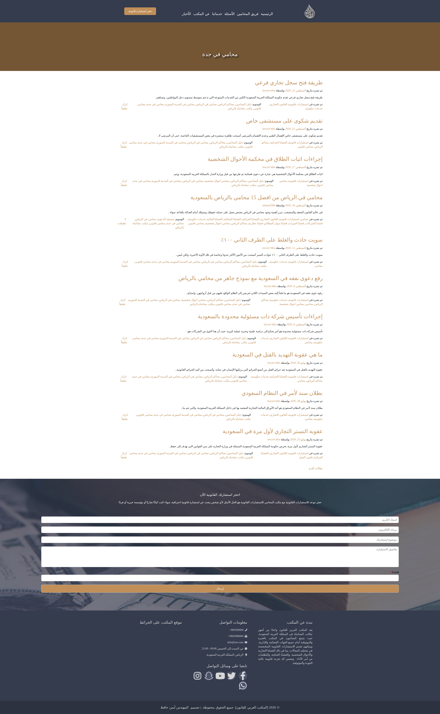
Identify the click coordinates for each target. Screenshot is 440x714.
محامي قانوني (305, 146)
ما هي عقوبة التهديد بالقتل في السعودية (277, 354)
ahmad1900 (268, 205)
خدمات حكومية (314, 108)
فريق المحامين (247, 14)
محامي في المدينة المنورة (180, 104)
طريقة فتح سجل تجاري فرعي (289, 82)
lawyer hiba (268, 90)
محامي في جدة (155, 104)
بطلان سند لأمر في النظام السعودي (282, 393)
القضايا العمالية (232, 219)
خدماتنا (217, 14)
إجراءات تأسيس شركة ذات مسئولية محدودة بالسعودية (260, 316)
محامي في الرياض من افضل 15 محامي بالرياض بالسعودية (256, 197)
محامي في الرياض (206, 104)
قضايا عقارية (256, 223)
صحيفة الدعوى (165, 219)
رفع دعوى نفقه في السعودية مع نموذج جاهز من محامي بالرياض (250, 278)
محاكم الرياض (226, 104)
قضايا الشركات (314, 223)
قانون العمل (306, 457)
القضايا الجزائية (278, 142)
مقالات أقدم (316, 468)
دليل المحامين (243, 104)
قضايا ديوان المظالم (276, 223)
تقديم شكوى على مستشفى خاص (284, 121)
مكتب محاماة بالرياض (240, 108)
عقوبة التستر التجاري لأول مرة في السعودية (273, 431)
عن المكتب (201, 14)
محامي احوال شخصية (217, 180)
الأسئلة (229, 14)
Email (394, 572)
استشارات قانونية (298, 104)
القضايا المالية (215, 219)
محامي (304, 219)
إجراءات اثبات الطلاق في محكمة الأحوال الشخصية (265, 159)
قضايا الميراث (296, 223)
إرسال (220, 588)
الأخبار (186, 14)
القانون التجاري (278, 104)
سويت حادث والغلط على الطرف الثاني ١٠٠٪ (272, 240)
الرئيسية (267, 14)
